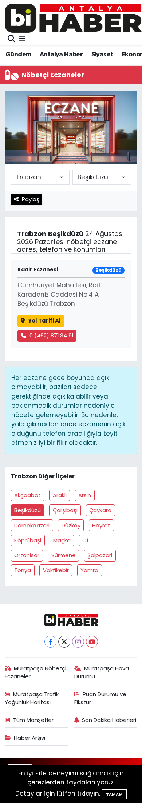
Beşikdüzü (27, 510)
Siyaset (102, 54)
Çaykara (100, 510)
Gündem (18, 54)
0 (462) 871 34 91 (51, 335)
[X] (64, 642)
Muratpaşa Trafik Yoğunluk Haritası (32, 698)
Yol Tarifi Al (44, 320)
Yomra (89, 570)
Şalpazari (99, 555)
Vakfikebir (56, 570)
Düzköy (71, 525)
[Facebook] (50, 642)
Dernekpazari (32, 525)
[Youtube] (92, 642)
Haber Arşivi (29, 738)
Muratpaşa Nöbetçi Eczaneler (36, 672)
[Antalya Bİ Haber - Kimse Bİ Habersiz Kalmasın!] (73, 18)
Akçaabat (27, 495)
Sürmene (63, 555)
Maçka (62, 540)
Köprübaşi (27, 540)
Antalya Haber (61, 54)
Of (85, 540)
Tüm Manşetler (33, 720)
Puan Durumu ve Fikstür (100, 698)
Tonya (22, 570)
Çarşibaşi (65, 510)
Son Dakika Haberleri (109, 720)
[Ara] (11, 39)
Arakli (60, 495)
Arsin (84, 495)
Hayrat (101, 525)
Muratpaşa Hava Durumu (101, 672)
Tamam (114, 794)
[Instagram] (78, 642)
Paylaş (30, 199)
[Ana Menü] (22, 39)
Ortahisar (26, 555)
